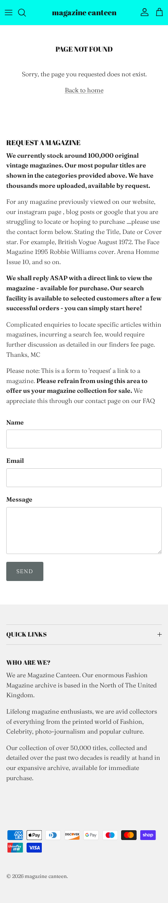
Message (19, 499)
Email (15, 460)
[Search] (25, 12)
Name (15, 422)
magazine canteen (46, 876)
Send (24, 571)
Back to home (84, 90)
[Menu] (8, 12)
